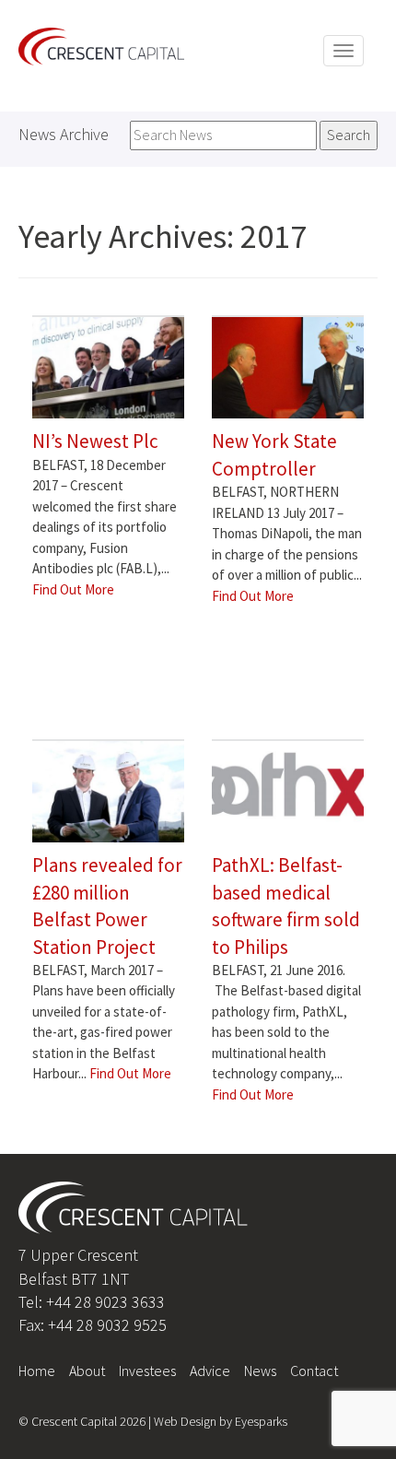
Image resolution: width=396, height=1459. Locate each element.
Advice (210, 1370)
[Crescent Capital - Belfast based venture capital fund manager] (101, 44)
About (87, 1370)
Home (36, 1370)
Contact (314, 1370)
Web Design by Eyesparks (220, 1421)
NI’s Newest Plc (95, 441)
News (260, 1370)
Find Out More (73, 589)
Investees (147, 1370)
